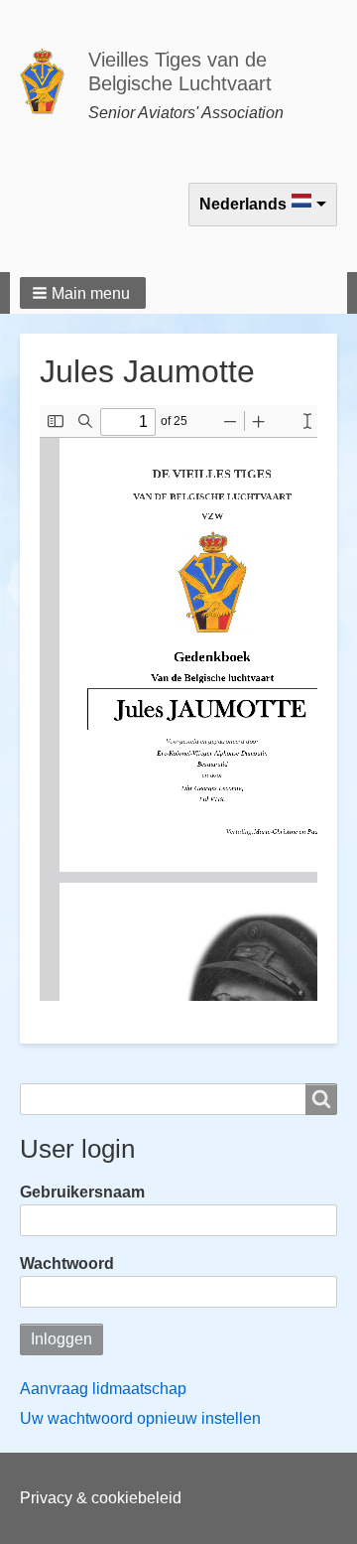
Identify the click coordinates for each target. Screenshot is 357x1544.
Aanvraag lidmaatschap (103, 1388)
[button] (83, 293)
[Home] (50, 81)
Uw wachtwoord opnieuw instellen (140, 1418)
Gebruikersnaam (82, 1192)
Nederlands (243, 204)
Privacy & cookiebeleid (100, 1497)
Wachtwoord (67, 1263)
